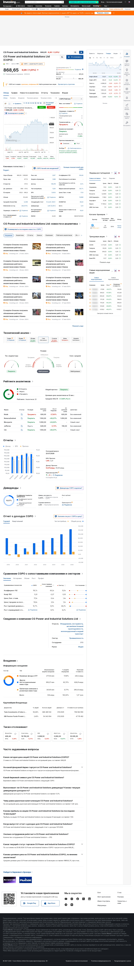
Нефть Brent (93, 76)
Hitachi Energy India (76, 733)
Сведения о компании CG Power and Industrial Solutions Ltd (40, 618)
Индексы (100, 53)
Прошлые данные (32, 98)
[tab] (10, 340)
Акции (7, 9)
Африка (105, 9)
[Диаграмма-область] (9, 103)
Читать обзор (119, 226)
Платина (92, 90)
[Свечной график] (5, 103)
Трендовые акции (97, 236)
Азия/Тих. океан (96, 9)
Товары (108, 53)
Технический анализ (16, 332)
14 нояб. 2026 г (51, 202)
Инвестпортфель (104, 901)
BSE (39, 733)
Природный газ (94, 96)
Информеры (102, 905)
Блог (99, 892)
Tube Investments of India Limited (16, 712)
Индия (80, 647)
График (14, 93)
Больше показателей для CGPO (73, 168)
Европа (79, 9)
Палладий (92, 93)
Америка (73, 9)
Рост (104, 178)
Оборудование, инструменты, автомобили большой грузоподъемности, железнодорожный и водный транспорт (71, 629)
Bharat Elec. (8, 733)
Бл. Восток (87, 9)
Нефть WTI (92, 80)
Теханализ (55, 93)
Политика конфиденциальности (101, 961)
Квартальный (17, 521)
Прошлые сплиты (46, 98)
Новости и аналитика (29, 93)
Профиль (13, 98)
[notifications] (125, 2)
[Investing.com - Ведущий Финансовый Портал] (11, 2)
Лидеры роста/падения (99, 173)
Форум (65, 93)
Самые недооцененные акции (99, 271)
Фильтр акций (86, 6)
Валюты (92, 53)
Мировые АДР (55, 9)
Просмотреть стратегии (66, 84)
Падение (112, 178)
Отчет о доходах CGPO (18, 516)
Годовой (6, 521)
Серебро (92, 86)
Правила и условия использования (77, 961)
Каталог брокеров (97, 214)
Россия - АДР (65, 9)
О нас (119, 892)
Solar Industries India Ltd (28, 733)
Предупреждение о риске (122, 961)
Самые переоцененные (113, 278)
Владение (21, 98)
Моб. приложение (104, 897)
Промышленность (76, 638)
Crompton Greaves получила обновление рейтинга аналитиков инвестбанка (15, 248)
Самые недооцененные (96, 278)
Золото (91, 83)
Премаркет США (44, 9)
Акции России (26, 9)
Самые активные (95, 178)
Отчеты (44, 93)
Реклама (120, 897)
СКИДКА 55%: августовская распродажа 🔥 (83, 2)
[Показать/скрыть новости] (44, 103)
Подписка (78, 69)
